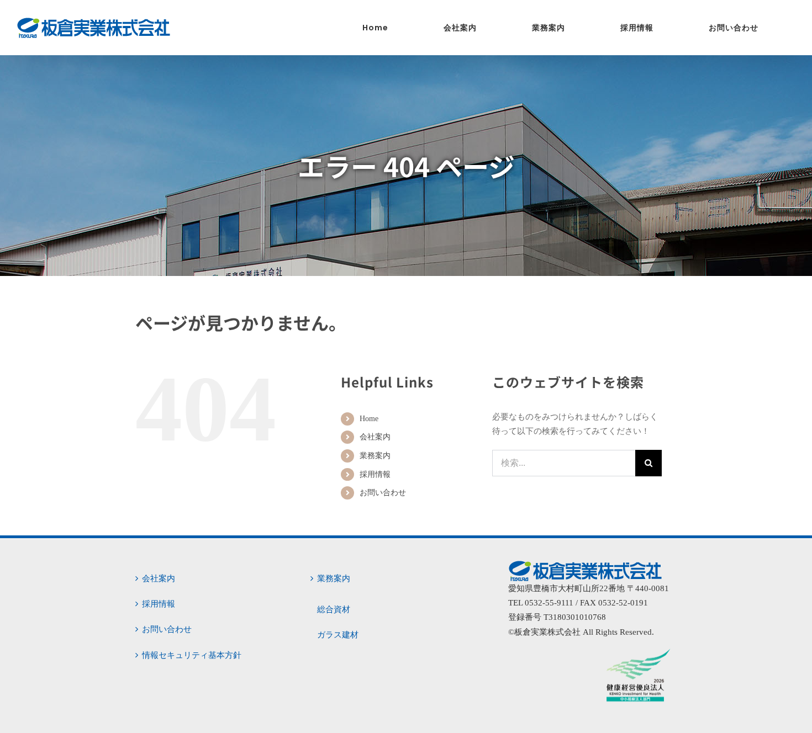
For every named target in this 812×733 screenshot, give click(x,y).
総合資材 (333, 609)
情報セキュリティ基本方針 (191, 655)
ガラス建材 (337, 634)
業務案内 (375, 456)
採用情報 (375, 474)
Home (369, 419)
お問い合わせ (383, 492)
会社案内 (375, 437)
